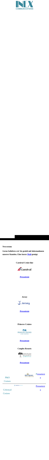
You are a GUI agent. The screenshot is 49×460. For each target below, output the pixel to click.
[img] (24, 125)
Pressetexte (24, 277)
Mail (29, 254)
